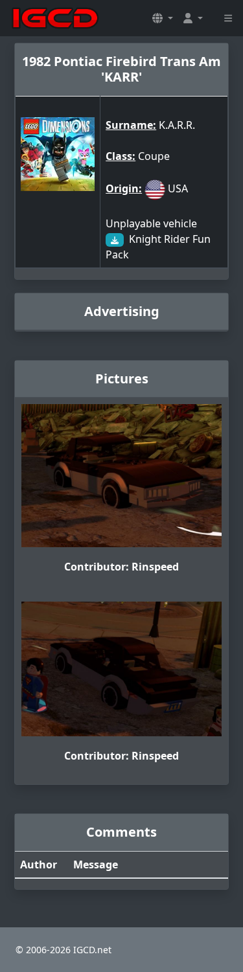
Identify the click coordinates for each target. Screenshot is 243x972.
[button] (162, 18)
